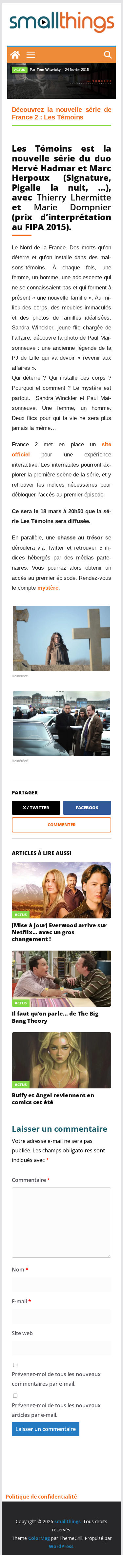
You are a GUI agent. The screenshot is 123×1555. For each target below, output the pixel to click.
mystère (47, 588)
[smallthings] (15, 55)
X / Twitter (36, 807)
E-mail (21, 1301)
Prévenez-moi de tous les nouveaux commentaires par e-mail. (56, 1379)
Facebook (87, 807)
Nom (20, 1269)
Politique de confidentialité (41, 1496)
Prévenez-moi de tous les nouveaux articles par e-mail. (56, 1410)
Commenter (62, 825)
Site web (22, 1333)
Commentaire (31, 1180)
